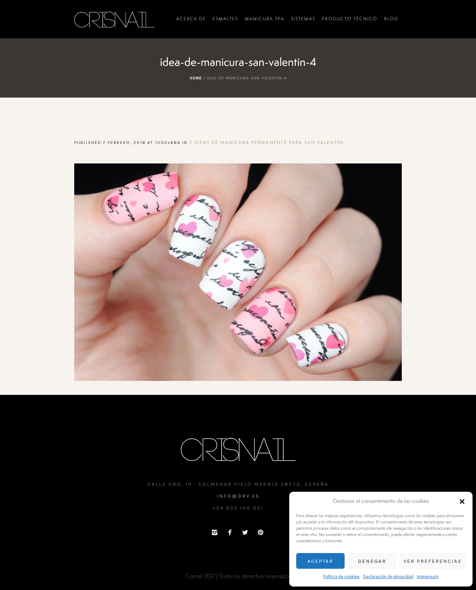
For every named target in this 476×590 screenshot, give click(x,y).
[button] (462, 501)
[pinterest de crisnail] (260, 532)
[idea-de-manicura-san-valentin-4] (238, 272)
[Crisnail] (238, 449)
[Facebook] (229, 532)
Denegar (372, 561)
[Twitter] (244, 532)
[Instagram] (214, 532)
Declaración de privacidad (388, 576)
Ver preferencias (433, 561)
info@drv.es (238, 496)
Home (196, 78)
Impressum (428, 576)
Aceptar (320, 561)
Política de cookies (341, 576)
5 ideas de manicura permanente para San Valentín (266, 142)
